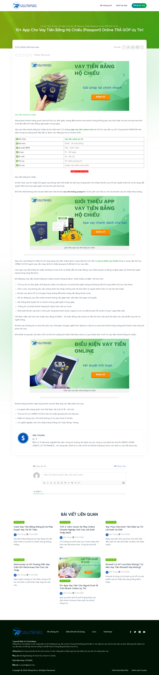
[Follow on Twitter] (135, 632)
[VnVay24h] (24, 5)
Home (43, 26)
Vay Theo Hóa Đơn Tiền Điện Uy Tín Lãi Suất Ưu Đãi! (124, 528)
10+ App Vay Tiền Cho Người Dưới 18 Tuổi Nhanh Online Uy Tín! (79, 587)
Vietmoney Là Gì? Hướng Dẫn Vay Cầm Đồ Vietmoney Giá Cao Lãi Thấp (32, 567)
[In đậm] (44, 482)
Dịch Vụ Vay (121, 5)
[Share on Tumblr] (142, 47)
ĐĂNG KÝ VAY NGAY (79, 171)
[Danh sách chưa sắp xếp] (61, 482)
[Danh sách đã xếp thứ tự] (58, 482)
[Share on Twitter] (128, 47)
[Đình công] (55, 482)
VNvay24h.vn (33, 670)
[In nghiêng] (48, 482)
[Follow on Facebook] (131, 632)
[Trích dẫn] (65, 482)
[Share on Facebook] (124, 47)
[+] (79, 483)
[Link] (72, 482)
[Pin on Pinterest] (133, 47)
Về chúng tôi (106, 5)
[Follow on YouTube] (144, 632)
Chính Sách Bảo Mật (120, 670)
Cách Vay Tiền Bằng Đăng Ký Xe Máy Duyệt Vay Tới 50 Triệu (33, 528)
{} (75, 483)
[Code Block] (68, 482)
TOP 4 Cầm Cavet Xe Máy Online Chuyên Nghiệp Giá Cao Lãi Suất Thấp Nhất (77, 530)
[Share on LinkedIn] (137, 47)
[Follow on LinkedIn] (139, 632)
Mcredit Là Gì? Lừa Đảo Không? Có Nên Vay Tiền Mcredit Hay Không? (124, 566)
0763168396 (28, 660)
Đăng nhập (121, 466)
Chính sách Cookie (139, 670)
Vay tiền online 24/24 (74, 139)
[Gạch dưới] (51, 482)
